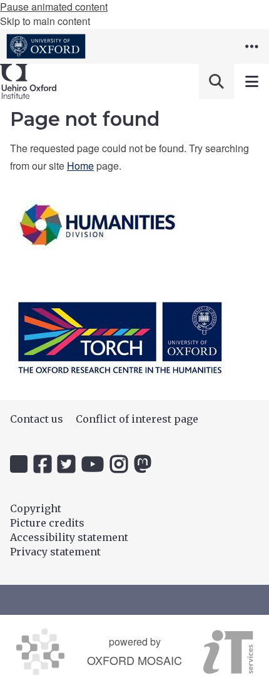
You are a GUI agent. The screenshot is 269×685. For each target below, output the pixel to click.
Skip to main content (45, 21)
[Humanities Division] (97, 224)
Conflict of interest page (137, 419)
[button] (251, 46)
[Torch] (120, 337)
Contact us (36, 419)
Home (80, 165)
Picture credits (47, 523)
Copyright (35, 508)
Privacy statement (55, 551)
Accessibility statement (69, 537)
